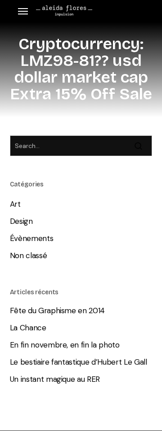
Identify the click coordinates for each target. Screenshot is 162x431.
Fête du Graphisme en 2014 (57, 310)
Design (21, 221)
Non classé (28, 255)
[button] (23, 11)
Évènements (32, 238)
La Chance (28, 328)
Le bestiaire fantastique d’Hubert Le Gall (78, 362)
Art (15, 204)
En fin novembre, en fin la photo (65, 345)
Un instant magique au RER (55, 379)
